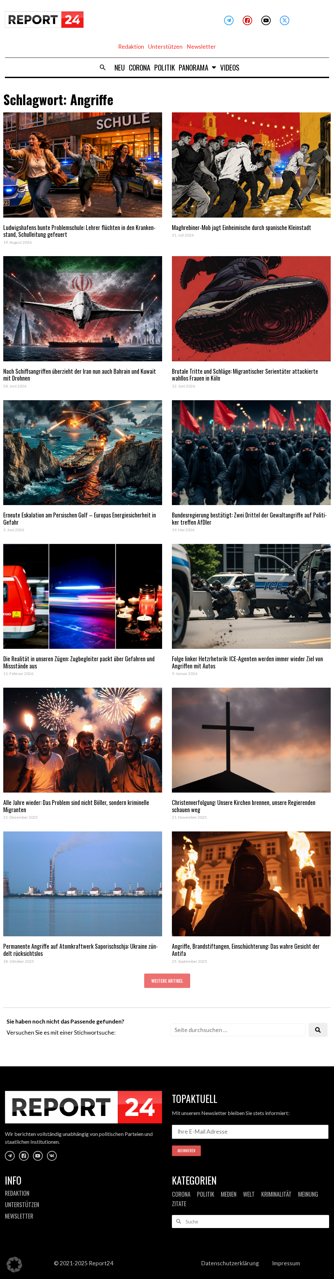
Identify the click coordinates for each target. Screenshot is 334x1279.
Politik (164, 67)
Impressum (286, 1263)
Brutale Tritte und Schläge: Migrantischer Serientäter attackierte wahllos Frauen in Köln (245, 375)
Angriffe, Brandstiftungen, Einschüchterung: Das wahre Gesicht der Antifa (246, 950)
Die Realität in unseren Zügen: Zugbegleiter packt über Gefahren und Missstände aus (79, 662)
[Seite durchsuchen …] (237, 1030)
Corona (139, 67)
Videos (229, 67)
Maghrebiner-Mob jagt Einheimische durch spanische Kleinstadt (241, 227)
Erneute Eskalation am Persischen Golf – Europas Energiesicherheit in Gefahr (79, 518)
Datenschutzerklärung (230, 1263)
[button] (103, 67)
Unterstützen (165, 46)
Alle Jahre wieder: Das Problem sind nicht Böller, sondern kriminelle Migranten (76, 806)
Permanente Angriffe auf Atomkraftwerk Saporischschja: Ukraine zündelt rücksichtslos (80, 950)
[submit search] (318, 1030)
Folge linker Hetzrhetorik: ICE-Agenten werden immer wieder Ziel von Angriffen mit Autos (247, 662)
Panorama (193, 67)
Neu (119, 67)
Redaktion (131, 46)
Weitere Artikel (167, 980)
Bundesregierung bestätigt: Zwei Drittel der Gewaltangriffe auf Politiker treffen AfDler (249, 518)
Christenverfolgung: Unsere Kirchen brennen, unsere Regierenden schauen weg (243, 806)
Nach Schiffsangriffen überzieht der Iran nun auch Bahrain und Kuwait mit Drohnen (79, 375)
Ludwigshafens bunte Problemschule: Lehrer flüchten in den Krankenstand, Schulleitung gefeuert (79, 231)
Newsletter (201, 46)
